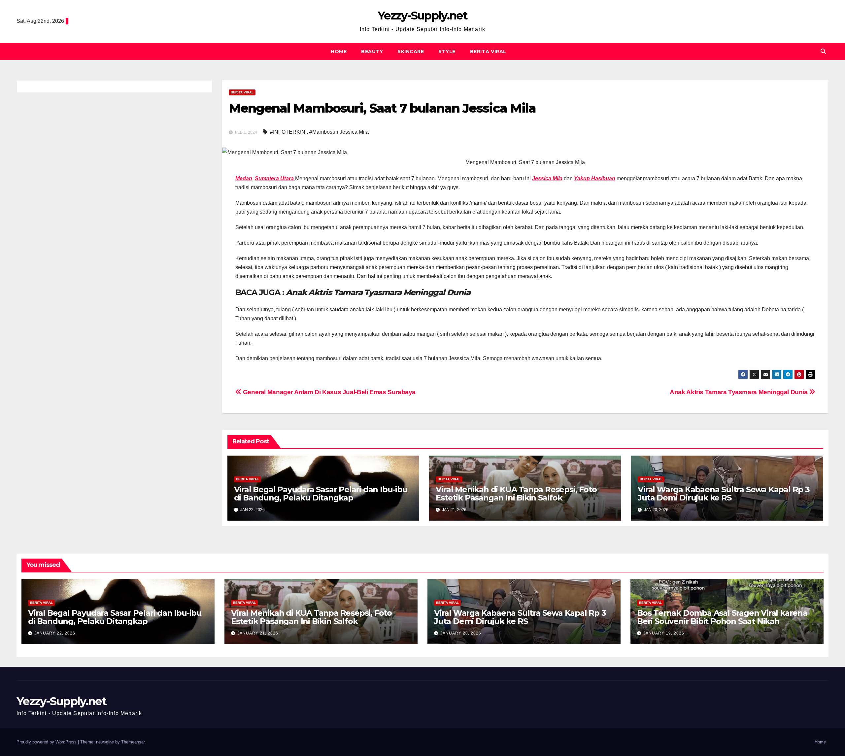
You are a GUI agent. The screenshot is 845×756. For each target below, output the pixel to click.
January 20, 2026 (460, 633)
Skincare (410, 51)
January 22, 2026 (54, 633)
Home (339, 51)
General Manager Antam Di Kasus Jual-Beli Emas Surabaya (328, 392)
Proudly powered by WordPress (47, 741)
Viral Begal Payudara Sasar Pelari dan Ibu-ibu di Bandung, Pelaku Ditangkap (321, 493)
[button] (823, 51)
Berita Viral (488, 51)
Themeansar (133, 741)
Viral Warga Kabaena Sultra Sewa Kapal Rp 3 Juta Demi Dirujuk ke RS (724, 493)
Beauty (372, 51)
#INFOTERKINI (288, 132)
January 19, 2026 (663, 633)
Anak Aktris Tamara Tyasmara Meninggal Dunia (739, 392)
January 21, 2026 (257, 633)
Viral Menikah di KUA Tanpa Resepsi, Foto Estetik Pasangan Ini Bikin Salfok (516, 493)
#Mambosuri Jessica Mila (339, 132)
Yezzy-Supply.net (422, 15)
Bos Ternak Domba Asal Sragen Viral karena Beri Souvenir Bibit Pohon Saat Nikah (722, 617)
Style (447, 51)
